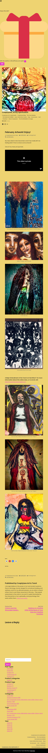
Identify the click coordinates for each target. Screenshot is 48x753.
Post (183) (10, 668)
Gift (2, 64)
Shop (29, 117)
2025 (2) (9, 725)
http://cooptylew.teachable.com (15, 382)
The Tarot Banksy (31, 115)
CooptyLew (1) (11, 690)
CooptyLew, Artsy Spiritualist (15, 112)
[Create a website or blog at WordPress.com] (18, 747)
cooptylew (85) (12, 709)
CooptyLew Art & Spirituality (9, 115)
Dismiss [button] (32, 751)
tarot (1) (9, 680)
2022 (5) (9, 731)
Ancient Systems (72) (13, 717)
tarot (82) (10, 711)
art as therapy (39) (13, 703)
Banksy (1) (10, 686)
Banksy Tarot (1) (12, 688)
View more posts (22, 598)
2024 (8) (9, 727)
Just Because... (10, 137)
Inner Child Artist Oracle (21, 117)
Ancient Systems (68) (13, 697)
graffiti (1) (10, 692)
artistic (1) (10, 684)
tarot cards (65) (12, 719)
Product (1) (10, 676)
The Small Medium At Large (26, 119)
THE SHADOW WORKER (8, 117)
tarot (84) (10, 695)
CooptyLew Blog (21, 115)
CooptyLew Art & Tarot (12, 135)
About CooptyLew (13, 119)
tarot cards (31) (12, 705)
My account (34, 117)
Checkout (5, 119)
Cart (39, 117)
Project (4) (10, 672)
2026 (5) (9, 723)
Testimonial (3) (11, 674)
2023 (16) (10, 729)
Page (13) (10, 670)
